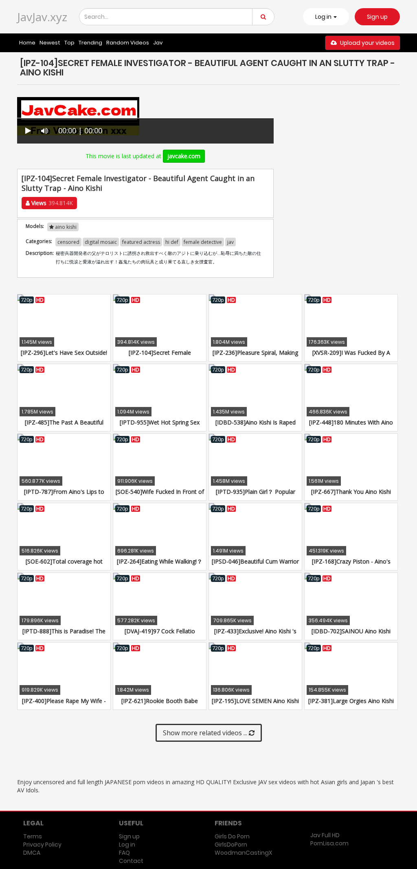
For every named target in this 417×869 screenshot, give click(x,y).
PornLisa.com (329, 843)
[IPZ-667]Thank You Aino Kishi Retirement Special (351, 496)
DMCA (31, 853)
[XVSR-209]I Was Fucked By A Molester (351, 357)
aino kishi (65, 226)
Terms (32, 836)
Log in (127, 844)
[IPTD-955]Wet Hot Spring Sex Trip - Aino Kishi (160, 426)
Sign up (377, 17)
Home (27, 42)
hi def (171, 242)
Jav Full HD (325, 835)
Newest (50, 42)
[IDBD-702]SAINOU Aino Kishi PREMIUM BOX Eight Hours (351, 635)
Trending (90, 42)
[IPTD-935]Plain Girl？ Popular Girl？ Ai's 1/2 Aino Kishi (255, 496)
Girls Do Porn (232, 836)
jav (230, 242)
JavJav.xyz (42, 16)
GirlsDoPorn (231, 844)
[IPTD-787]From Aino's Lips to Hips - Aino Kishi (64, 496)
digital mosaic (101, 242)
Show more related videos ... (206, 732)
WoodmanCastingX (243, 853)
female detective (203, 242)
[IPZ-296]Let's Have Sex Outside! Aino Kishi (64, 357)
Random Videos (127, 42)
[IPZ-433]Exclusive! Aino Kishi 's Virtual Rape (255, 635)
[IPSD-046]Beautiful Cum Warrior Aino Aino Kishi (255, 565)
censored (68, 242)
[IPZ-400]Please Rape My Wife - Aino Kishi (64, 705)
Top (69, 42)
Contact (131, 861)
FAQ (124, 853)
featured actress (141, 242)
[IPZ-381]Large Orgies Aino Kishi (351, 701)
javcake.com (183, 156)
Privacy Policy (42, 844)
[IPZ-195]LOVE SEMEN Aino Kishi (255, 701)
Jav (157, 42)
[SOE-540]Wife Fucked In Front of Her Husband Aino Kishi (160, 496)
